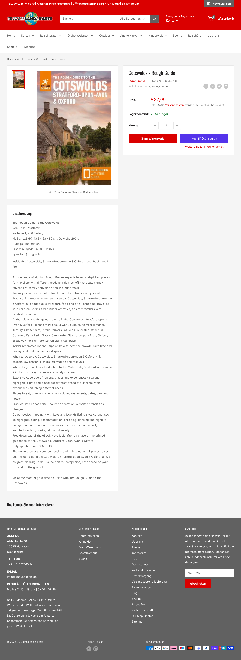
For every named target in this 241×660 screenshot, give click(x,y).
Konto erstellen (89, 536)
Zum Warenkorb (152, 138)
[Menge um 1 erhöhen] (177, 125)
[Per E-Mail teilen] (226, 86)
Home (11, 35)
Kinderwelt (156, 35)
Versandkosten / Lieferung (149, 581)
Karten (25, 35)
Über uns (213, 35)
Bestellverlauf (88, 553)
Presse (136, 547)
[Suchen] (154, 19)
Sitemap (137, 621)
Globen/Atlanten (78, 35)
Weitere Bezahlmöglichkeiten (204, 146)
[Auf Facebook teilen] (205, 86)
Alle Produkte (25, 58)
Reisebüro (194, 35)
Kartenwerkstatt (142, 610)
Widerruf (29, 47)
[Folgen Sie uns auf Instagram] (95, 648)
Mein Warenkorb (90, 547)
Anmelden (85, 541)
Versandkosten (174, 105)
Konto (170, 20)
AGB (134, 559)
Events (177, 35)
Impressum (139, 553)
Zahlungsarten (141, 587)
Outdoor (104, 35)
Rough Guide (137, 80)
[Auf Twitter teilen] (219, 86)
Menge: (134, 125)
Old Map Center (142, 616)
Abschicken (198, 583)
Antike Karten (129, 35)
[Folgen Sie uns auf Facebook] (88, 648)
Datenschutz (140, 564)
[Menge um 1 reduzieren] (154, 125)
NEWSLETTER (222, 3)
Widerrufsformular (144, 570)
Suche (83, 559)
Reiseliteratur (49, 35)
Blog (135, 593)
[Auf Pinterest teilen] (212, 86)
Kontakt (12, 47)
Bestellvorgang (142, 576)
